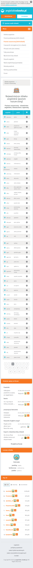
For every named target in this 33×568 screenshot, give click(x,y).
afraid (8, 208)
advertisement (7, 169)
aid (7, 281)
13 (10, 371)
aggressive (9, 257)
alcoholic (8, 323)
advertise (8, 163)
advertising (9, 173)
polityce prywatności (11, 5)
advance (8, 143)
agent (8, 252)
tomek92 (8, 520)
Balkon (8, 525)
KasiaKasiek (9, 530)
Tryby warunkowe (9, 52)
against (8, 231)
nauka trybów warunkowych (16, 550)
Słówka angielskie (9, 34)
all (7, 332)
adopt (8, 133)
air (7, 290)
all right (8, 337)
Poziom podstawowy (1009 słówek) (14, 38)
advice (8, 178)
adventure (9, 159)
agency (8, 248)
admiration (9, 117)
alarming (8, 314)
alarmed (8, 309)
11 (22, 368)
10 (17, 368)
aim (7, 285)
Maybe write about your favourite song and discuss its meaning (8, 428)
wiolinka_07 (9, 501)
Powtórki (6, 387)
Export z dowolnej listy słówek (14, 432)
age (7, 236)
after (8, 213)
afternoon (9, 217)
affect (8, 193)
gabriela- (23, 427)
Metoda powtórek (9, 66)
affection (8, 198)
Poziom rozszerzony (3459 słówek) (14, 41)
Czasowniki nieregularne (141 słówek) (15, 45)
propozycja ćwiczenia (11, 410)
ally (7, 352)
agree (8, 266)
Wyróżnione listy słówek (11, 56)
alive (8, 328)
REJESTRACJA (8, 16)
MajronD (20, 393)
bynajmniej (9, 534)
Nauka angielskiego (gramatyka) (13, 63)
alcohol (8, 319)
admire (8, 121)
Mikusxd (20, 405)
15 (19, 371)
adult (8, 139)
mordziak (9, 491)
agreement (9, 271)
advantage (9, 154)
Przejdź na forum (16, 444)
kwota (6, 398)
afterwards (9, 222)
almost (8, 357)
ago (7, 261)
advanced (8, 148)
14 (14, 371)
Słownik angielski (9, 59)
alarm (8, 304)
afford (8, 203)
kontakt (16, 556)
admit (8, 126)
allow (8, 347)
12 (26, 368)
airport (8, 299)
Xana (7, 515)
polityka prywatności (16, 547)
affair (8, 188)
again (8, 227)
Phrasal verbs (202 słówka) (11, 49)
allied (8, 342)
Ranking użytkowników (10, 70)
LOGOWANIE (24, 16)
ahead (8, 276)
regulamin (16, 545)
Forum (5, 73)
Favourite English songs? (12, 421)
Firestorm (9, 496)
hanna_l (8, 510)
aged (7, 243)
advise (8, 183)
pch (22, 438)
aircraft (8, 295)
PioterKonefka (10, 506)
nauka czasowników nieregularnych (16, 553)
